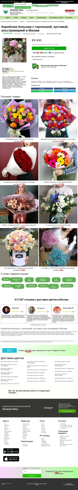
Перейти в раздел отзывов (38, 324)
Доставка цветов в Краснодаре (7, 380)
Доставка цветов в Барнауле (64, 381)
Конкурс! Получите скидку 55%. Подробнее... (65, 2)
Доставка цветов (12, 358)
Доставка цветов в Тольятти (10, 383)
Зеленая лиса (16, 10)
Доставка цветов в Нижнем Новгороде (36, 362)
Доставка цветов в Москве (9, 21)
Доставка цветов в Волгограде (61, 374)
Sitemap (48, 408)
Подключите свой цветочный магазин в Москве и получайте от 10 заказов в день (66, 406)
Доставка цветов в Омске (35, 375)
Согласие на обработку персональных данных (37, 484)
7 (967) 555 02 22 (70, 12)
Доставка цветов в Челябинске (37, 370)
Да (29, 7)
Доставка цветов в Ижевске (36, 381)
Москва (23, 1)
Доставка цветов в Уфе (62, 361)
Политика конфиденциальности (68, 484)
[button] (5, 6)
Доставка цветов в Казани (9, 376)
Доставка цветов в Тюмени (64, 378)
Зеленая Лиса (10, 409)
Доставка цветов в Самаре (36, 372)
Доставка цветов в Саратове (36, 378)
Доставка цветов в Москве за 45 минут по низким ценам (16, 13)
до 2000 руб (12, 71)
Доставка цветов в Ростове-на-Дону (37, 366)
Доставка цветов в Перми (63, 371)
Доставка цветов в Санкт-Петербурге (9, 365)
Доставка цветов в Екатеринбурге (7, 373)
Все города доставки (32, 10)
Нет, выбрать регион (21, 7)
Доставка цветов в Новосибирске (7, 369)
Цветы (22, 21)
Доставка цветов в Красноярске (61, 365)
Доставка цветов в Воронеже (64, 368)
